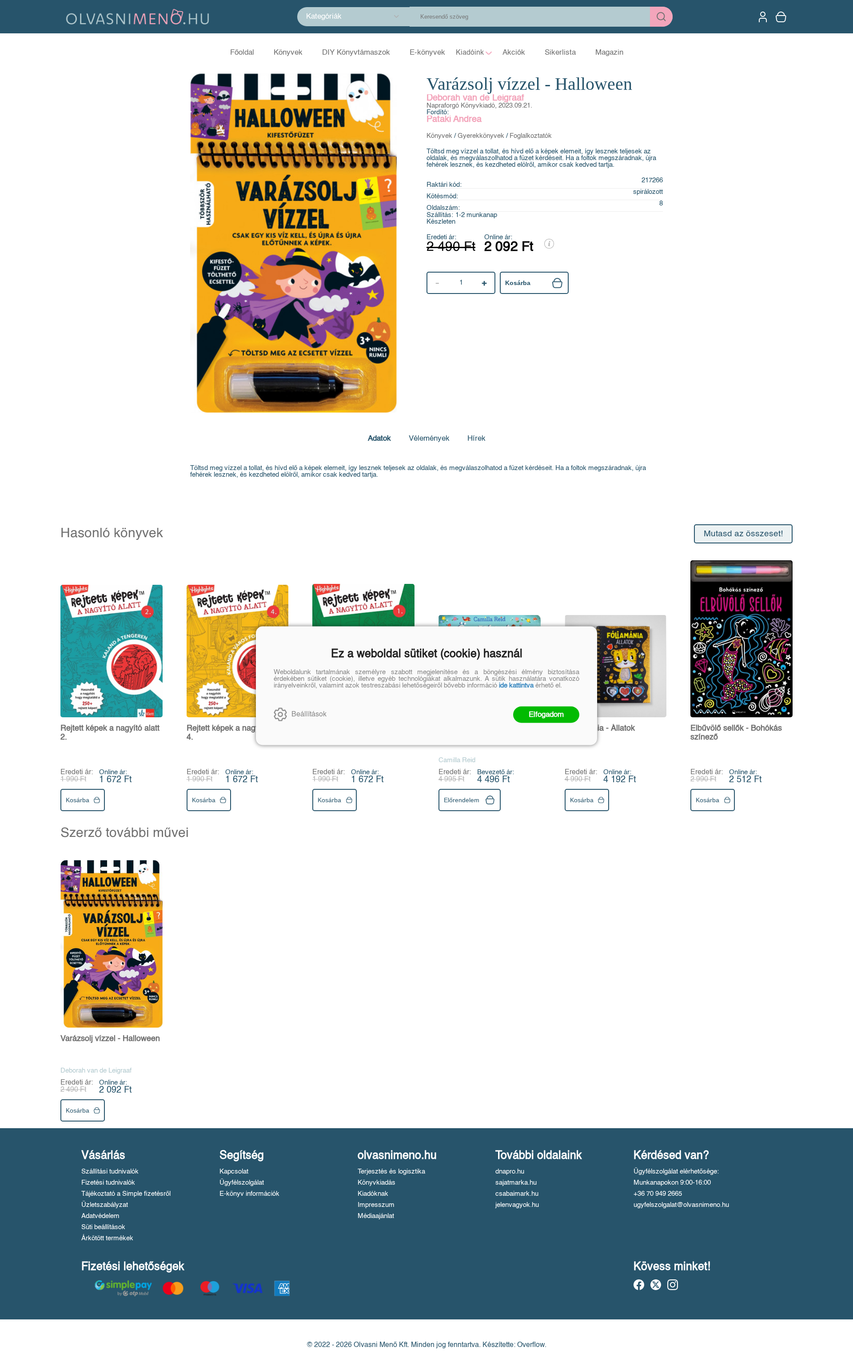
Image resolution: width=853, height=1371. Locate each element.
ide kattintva (516, 685)
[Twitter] (655, 1284)
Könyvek (439, 136)
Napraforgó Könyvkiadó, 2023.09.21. (479, 105)
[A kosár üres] (782, 17)
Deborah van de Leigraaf (475, 98)
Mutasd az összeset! (743, 534)
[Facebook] (639, 1284)
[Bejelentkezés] (763, 17)
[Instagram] (672, 1284)
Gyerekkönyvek (481, 136)
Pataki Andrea (454, 119)
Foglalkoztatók (531, 136)
